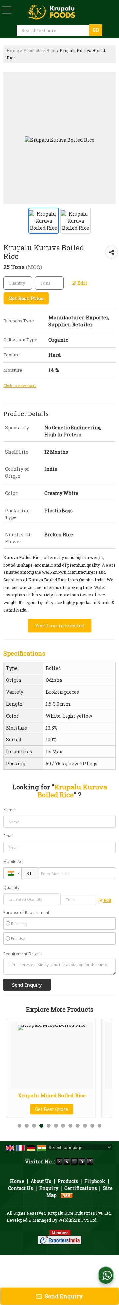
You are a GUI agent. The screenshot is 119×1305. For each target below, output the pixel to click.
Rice (50, 50)
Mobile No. (13, 861)
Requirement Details (22, 954)
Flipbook (94, 1181)
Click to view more (19, 385)
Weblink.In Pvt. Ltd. (77, 1220)
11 (92, 1126)
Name (9, 810)
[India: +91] (12, 873)
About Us (41, 1181)
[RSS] (67, 1195)
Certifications (80, 1188)
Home (13, 50)
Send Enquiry (63, 1296)
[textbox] (53, 30)
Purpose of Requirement (26, 912)
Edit (81, 283)
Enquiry (48, 1188)
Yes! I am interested (60, 625)
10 (85, 1126)
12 (99, 1126)
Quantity (11, 887)
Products (32, 50)
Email (8, 836)
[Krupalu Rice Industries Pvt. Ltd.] (52, 12)
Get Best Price (26, 298)
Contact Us (20, 1188)
